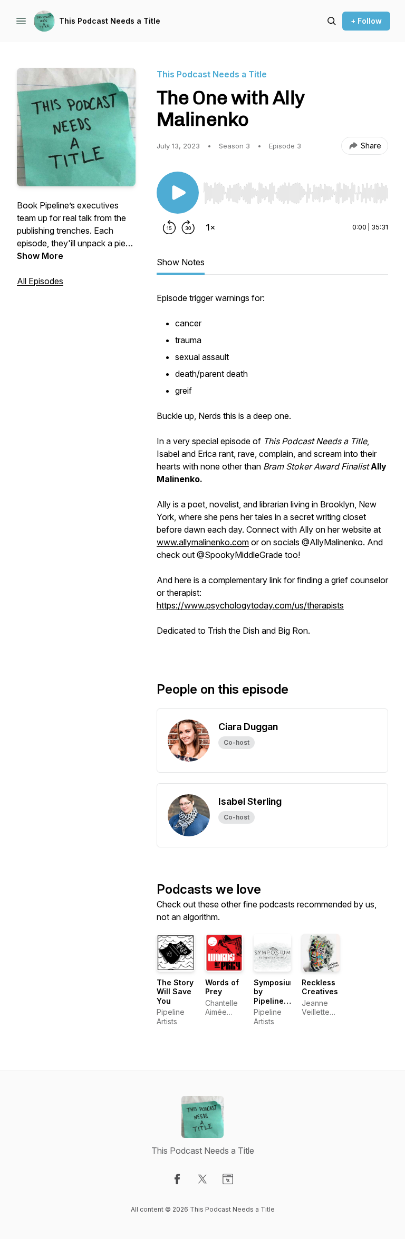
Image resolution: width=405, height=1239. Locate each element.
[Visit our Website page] (228, 1179)
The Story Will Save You (175, 991)
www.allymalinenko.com (203, 542)
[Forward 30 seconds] (188, 227)
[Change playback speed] (210, 227)
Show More (40, 256)
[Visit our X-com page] (202, 1179)
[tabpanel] (272, 469)
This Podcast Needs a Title (109, 20)
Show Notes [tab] (181, 262)
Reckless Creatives (320, 987)
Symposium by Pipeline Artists (275, 996)
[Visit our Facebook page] (177, 1179)
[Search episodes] (331, 21)
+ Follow (366, 20)
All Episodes (40, 281)
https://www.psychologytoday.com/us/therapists (250, 605)
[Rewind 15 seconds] (169, 227)
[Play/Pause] (178, 193)
